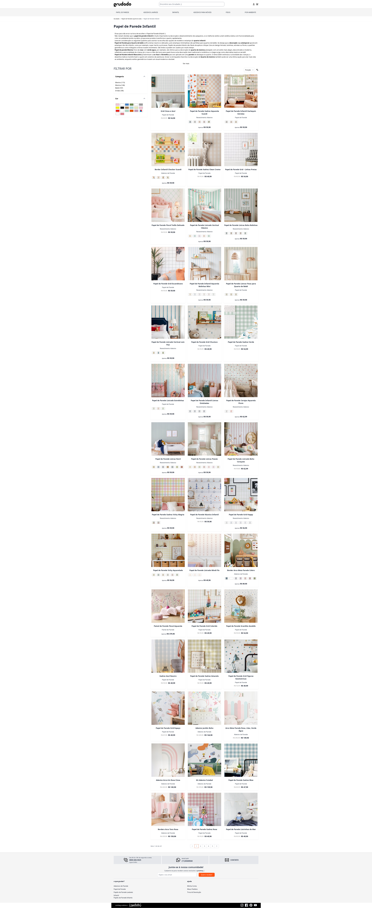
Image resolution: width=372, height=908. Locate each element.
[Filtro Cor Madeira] (118, 114)
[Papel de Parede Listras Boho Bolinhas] (241, 205)
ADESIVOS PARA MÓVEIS (202, 12)
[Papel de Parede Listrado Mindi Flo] (204, 550)
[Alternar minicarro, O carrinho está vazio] (257, 4)
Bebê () (122, 88)
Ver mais (186, 63)
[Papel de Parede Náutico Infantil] (204, 494)
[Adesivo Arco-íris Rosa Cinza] (168, 760)
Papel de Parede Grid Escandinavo (168, 283)
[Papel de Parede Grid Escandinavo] (168, 263)
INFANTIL (175, 12)
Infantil (116, 895)
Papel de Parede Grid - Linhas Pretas (241, 169)
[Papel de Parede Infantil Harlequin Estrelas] (241, 91)
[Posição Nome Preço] (249, 70)
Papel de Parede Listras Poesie (204, 459)
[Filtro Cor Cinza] (141, 104)
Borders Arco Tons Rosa (168, 829)
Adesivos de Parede (121, 886)
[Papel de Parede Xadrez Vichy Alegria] (168, 494)
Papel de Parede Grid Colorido (204, 626)
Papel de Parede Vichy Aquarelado (168, 570)
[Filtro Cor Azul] (127, 104)
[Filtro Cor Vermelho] (118, 111)
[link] (192, 846)
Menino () (122, 82)
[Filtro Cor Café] (127, 108)
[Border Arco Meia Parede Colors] (241, 550)
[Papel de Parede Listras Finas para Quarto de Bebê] (241, 263)
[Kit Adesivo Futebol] (204, 760)
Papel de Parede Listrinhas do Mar (241, 829)
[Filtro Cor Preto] (122, 108)
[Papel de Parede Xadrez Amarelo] (204, 656)
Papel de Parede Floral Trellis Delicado (168, 225)
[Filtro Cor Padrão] (122, 104)
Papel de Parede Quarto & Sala (131, 19)
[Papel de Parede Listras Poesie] (204, 439)
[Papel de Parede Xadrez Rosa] (204, 809)
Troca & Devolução (194, 892)
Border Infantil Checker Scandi (168, 169)
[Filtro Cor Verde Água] (127, 111)
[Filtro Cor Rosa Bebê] (141, 108)
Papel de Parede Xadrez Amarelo (204, 676)
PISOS (228, 12)
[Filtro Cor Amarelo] (118, 108)
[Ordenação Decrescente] (257, 70)
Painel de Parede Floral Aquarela (168, 626)
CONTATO (234, 860)
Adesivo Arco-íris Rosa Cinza (168, 780)
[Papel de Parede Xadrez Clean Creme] (204, 149)
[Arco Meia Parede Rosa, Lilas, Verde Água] (241, 708)
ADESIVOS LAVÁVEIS (150, 12)
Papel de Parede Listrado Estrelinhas (168, 400)
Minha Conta (192, 886)
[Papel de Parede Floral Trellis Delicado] (168, 205)
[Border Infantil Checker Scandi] (168, 149)
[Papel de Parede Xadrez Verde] (241, 322)
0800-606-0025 (135, 860)
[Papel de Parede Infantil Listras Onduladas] (204, 380)
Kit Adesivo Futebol (204, 780)
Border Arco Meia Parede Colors (241, 570)
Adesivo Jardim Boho (204, 728)
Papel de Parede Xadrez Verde (241, 342)
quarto (208, 54)
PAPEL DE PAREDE (122, 12)
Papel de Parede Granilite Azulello (241, 626)
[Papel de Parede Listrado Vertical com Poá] (168, 322)
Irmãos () (122, 91)
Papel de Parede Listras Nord (168, 459)
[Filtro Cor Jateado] (136, 104)
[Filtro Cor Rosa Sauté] (122, 114)
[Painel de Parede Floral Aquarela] (168, 606)
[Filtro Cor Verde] (132, 104)
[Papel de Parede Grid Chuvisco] (204, 322)
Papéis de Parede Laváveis (123, 892)
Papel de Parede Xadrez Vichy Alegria (168, 514)
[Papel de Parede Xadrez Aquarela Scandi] (204, 91)
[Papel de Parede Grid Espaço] (168, 708)
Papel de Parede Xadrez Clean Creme (204, 169)
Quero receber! (206, 875)
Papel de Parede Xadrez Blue (240, 780)
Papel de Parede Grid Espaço (168, 728)
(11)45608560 (187, 861)
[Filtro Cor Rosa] (118, 104)
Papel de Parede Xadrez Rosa (204, 829)
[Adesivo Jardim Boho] (204, 708)
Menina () (122, 85)
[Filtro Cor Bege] (136, 108)
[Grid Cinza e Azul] (168, 91)
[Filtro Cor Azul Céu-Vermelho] (141, 111)
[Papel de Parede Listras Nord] (168, 439)
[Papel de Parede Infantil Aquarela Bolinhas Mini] (204, 263)
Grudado (116, 19)
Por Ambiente (250, 12)
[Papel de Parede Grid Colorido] (204, 606)
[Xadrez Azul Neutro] (168, 656)
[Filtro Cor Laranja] (132, 111)
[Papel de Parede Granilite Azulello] (241, 606)
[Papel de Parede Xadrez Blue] (241, 760)
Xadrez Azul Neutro (168, 676)
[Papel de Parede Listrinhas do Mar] (241, 809)
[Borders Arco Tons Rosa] (168, 809)
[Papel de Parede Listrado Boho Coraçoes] (241, 439)
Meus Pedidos (192, 889)
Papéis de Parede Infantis (123, 898)
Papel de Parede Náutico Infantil (204, 514)
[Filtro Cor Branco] (122, 111)
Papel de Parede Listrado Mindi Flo (204, 570)
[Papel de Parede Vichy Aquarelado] (168, 550)
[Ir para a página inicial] (122, 4)
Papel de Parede (120, 889)
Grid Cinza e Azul (168, 111)
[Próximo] (216, 846)
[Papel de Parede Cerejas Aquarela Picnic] (241, 380)
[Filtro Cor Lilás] (136, 111)
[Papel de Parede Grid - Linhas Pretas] (241, 149)
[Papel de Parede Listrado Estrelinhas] (168, 380)
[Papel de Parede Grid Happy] (241, 494)
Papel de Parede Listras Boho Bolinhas (241, 225)
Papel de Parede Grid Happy (241, 514)
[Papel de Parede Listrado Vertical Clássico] (204, 205)
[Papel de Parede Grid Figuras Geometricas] (241, 656)
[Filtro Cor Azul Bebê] (132, 108)
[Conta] (253, 4)
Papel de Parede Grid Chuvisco (204, 342)
